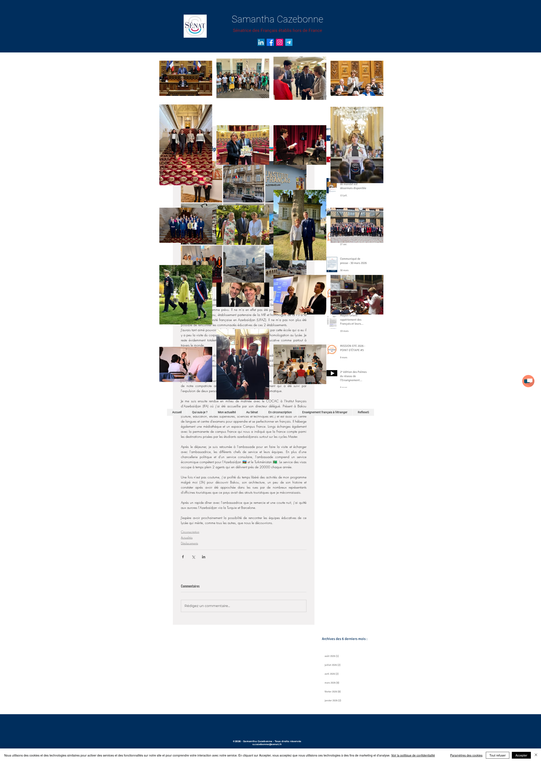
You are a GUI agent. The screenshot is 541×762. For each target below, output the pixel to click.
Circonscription (190, 532)
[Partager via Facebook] (183, 557)
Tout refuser (497, 755)
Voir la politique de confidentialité (413, 755)
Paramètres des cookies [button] (466, 755)
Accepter (521, 755)
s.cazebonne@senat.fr (267, 744)
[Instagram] (279, 42)
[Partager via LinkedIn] (204, 557)
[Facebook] (270, 42)
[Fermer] (535, 755)
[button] (528, 381)
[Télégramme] (288, 42)
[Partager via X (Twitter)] (193, 557)
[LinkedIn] (261, 42)
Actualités (187, 537)
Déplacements (189, 543)
